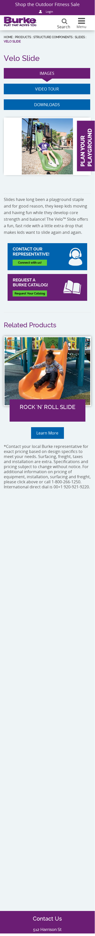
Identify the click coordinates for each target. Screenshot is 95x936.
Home (8, 37)
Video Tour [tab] (47, 89)
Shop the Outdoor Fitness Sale (47, 4)
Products (23, 37)
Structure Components (53, 37)
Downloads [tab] (47, 104)
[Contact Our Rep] (47, 256)
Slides (80, 37)
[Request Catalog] (47, 287)
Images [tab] (47, 73)
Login (49, 11)
